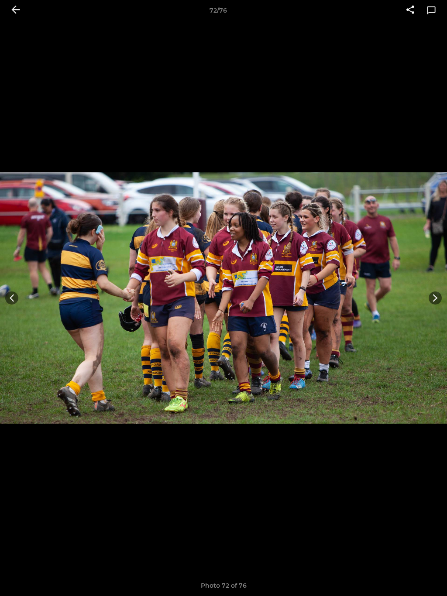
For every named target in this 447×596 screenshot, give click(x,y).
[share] (410, 10)
